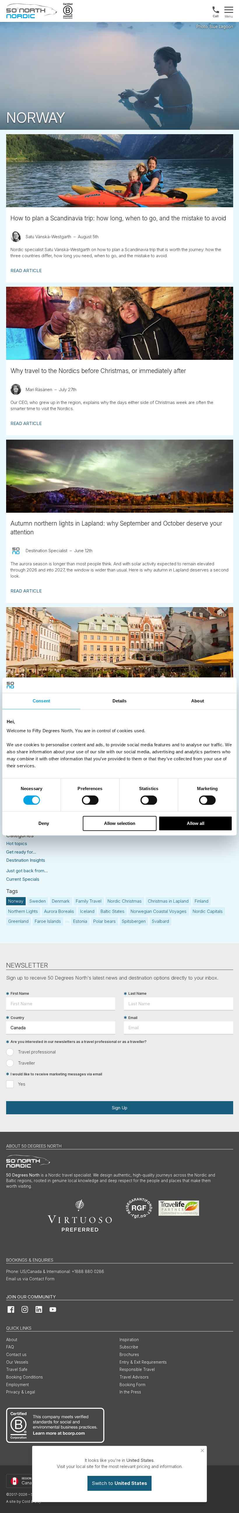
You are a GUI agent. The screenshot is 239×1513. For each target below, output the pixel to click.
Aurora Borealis (59, 911)
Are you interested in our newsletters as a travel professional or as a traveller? (78, 1042)
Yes (21, 1084)
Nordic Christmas (125, 901)
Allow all (195, 823)
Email (132, 1017)
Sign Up (119, 1107)
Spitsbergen (134, 921)
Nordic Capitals (208, 911)
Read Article (26, 270)
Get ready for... (21, 852)
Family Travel (88, 901)
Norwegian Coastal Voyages (159, 911)
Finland (201, 901)
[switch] (90, 800)
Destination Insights (25, 860)
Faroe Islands (48, 921)
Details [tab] (120, 700)
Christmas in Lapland (168, 901)
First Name (19, 994)
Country (17, 1017)
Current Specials (22, 879)
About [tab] (197, 700)
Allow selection (119, 823)
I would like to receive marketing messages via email (56, 1074)
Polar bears (104, 921)
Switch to (119, 1483)
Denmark (61, 901)
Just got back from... (27, 870)
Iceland (87, 911)
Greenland (18, 921)
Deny (43, 823)
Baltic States (112, 911)
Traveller (26, 1063)
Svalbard (160, 921)
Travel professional (37, 1052)
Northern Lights (23, 911)
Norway (15, 901)
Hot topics (16, 843)
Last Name (137, 994)
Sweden (37, 901)
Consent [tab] (41, 700)
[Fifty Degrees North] (31, 11)
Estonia (80, 921)
